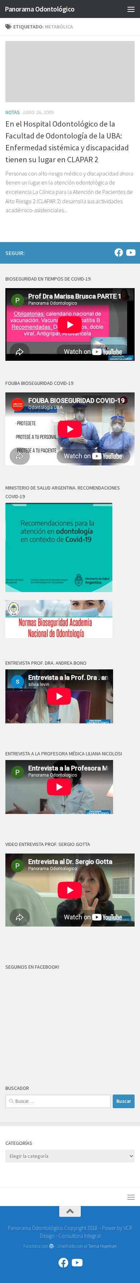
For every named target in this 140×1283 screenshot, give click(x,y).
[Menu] (131, 9)
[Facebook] (119, 252)
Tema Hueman (102, 1246)
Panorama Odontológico (40, 9)
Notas (12, 112)
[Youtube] (130, 252)
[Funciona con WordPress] (51, 1246)
